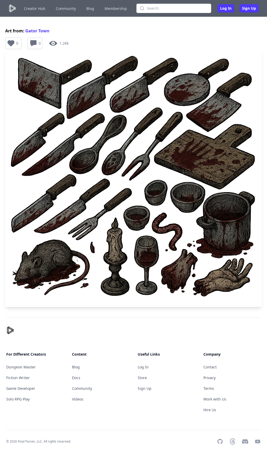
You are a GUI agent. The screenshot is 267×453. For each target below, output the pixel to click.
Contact (210, 366)
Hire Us (209, 409)
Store (142, 377)
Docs (76, 377)
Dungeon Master (21, 366)
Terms (208, 388)
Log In (226, 8)
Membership (116, 8)
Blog (90, 8)
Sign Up (249, 8)
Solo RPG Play (18, 399)
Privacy (209, 377)
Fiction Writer (18, 377)
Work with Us (214, 399)
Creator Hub (34, 8)
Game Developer (20, 388)
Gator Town (37, 31)
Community (66, 8)
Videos (77, 399)
